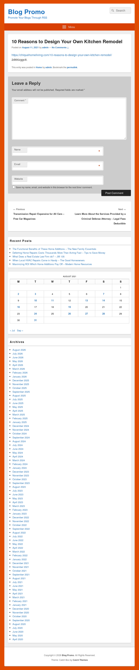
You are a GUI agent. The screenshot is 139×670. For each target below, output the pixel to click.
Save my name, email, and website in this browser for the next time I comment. (54, 187)
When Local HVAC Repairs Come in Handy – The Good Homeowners (48, 260)
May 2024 (17, 452)
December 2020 (20, 608)
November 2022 (20, 521)
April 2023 (17, 502)
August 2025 (19, 395)
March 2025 (18, 414)
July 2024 (17, 445)
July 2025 (17, 399)
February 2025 (20, 418)
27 (86, 313)
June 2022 (17, 540)
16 (18, 307)
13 (86, 300)
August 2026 (19, 349)
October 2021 (19, 570)
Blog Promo (26, 11)
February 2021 (20, 601)
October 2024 (19, 433)
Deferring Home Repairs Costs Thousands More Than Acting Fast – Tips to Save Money (58, 252)
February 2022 (20, 555)
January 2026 (19, 376)
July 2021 (17, 582)
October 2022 (19, 525)
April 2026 (17, 365)
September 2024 (21, 437)
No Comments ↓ (60, 47)
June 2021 (17, 586)
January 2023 (19, 513)
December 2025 (20, 380)
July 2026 (17, 353)
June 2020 (17, 631)
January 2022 (19, 559)
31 (35, 320)
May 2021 (17, 589)
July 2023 (17, 490)
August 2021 (19, 578)
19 (69, 307)
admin (45, 47)
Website (18, 178)
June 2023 (17, 494)
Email (17, 164)
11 (52, 300)
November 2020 (20, 612)
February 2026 (20, 372)
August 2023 (19, 486)
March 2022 (18, 551)
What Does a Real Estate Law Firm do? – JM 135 (38, 256)
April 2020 (17, 639)
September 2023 (21, 483)
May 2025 (17, 407)
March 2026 (18, 368)
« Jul (12, 330)
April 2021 (17, 593)
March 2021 (18, 597)
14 (103, 300)
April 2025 (17, 410)
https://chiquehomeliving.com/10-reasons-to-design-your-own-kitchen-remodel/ (62, 55)
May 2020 (17, 635)
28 (103, 313)
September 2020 (21, 620)
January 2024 (19, 468)
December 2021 (20, 563)
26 (69, 313)
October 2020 (19, 616)
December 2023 (20, 471)
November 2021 (20, 567)
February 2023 (20, 509)
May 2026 (17, 361)
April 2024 (17, 456)
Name (17, 149)
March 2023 (18, 506)
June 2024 (17, 449)
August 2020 (19, 624)
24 (35, 313)
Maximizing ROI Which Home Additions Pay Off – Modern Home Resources (52, 264)
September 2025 (21, 391)
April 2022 (17, 547)
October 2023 (19, 479)
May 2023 (17, 498)
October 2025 (19, 388)
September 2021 (21, 574)
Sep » (20, 330)
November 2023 (20, 475)
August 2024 (19, 441)
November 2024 (20, 429)
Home (39, 67)
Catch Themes (80, 660)
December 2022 (20, 517)
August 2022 (19, 532)
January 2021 (19, 605)
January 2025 (19, 422)
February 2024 (20, 464)
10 (35, 300)
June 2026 (17, 357)
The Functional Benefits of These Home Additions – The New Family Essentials (54, 249)
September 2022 (21, 528)
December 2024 (20, 426)
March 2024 (18, 460)
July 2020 (17, 628)
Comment (20, 100)
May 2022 (17, 544)
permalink (72, 67)
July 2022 (17, 536)
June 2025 (17, 403)
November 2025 (20, 384)
